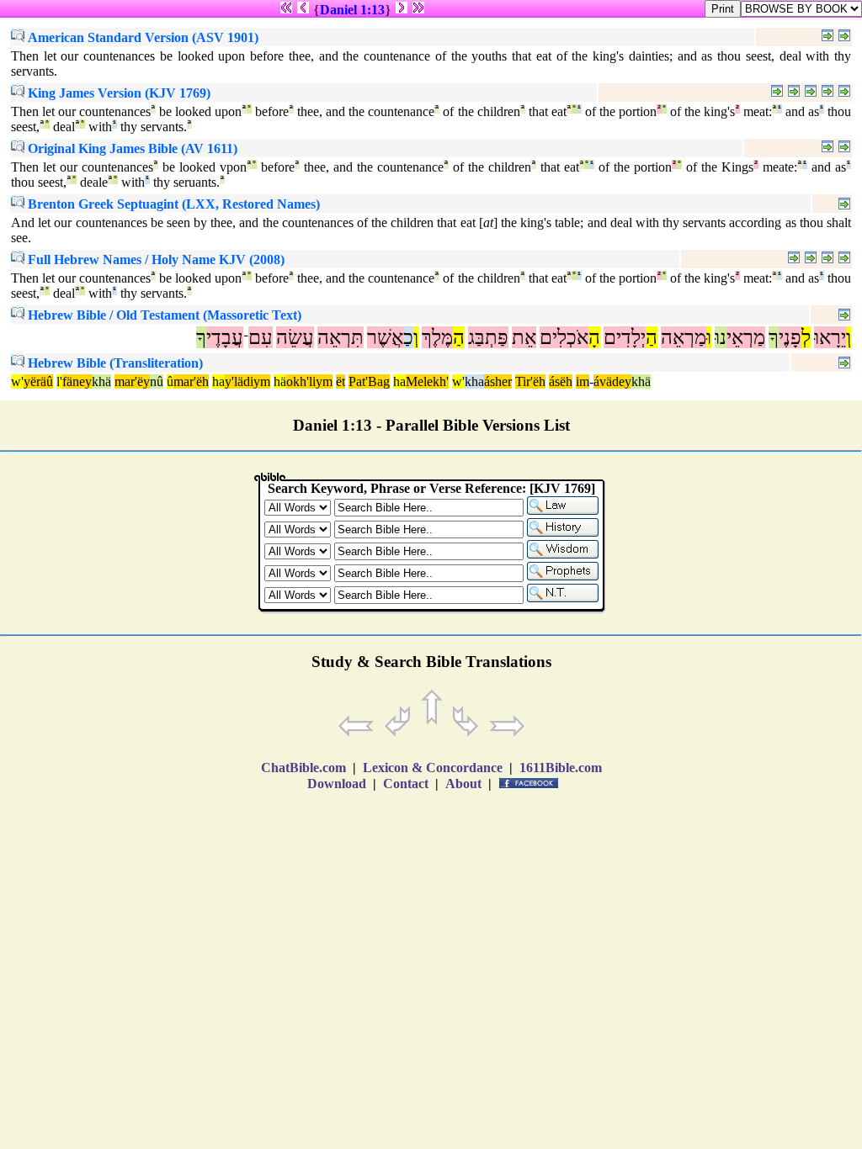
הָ (594, 337)
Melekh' (427, 381)
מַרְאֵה (683, 337)
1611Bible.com (560, 767)
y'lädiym (247, 381)
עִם (260, 337)
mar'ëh (191, 381)
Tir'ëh (530, 381)
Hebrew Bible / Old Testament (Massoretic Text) (162, 315)
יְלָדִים (625, 337)
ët (340, 381)
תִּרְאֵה (340, 337)
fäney (77, 381)
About (463, 783)
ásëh (560, 381)
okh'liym (309, 381)
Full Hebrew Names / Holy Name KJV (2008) (154, 259)
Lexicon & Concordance (432, 767)
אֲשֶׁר (385, 337)
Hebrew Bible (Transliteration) (113, 363)
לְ (806, 337)
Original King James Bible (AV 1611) (130, 148)
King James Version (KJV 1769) (117, 93)
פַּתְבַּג (488, 337)
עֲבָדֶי (224, 337)
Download (337, 783)
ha (218, 381)
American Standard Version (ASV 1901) (141, 37)
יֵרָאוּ (830, 337)
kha (474, 381)
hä (280, 381)
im (582, 381)
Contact (406, 783)
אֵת (524, 337)
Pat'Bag (369, 381)
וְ (848, 337)
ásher (498, 381)
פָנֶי (790, 337)
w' (17, 381)
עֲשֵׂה (295, 337)
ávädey (612, 381)
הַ (651, 337)
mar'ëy (132, 381)
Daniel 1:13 (352, 10)
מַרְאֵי (745, 337)
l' (59, 381)
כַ (408, 337)
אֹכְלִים (564, 337)
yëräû (38, 381)
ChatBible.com (303, 767)
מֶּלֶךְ (437, 337)
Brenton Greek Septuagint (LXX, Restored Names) (172, 204)
